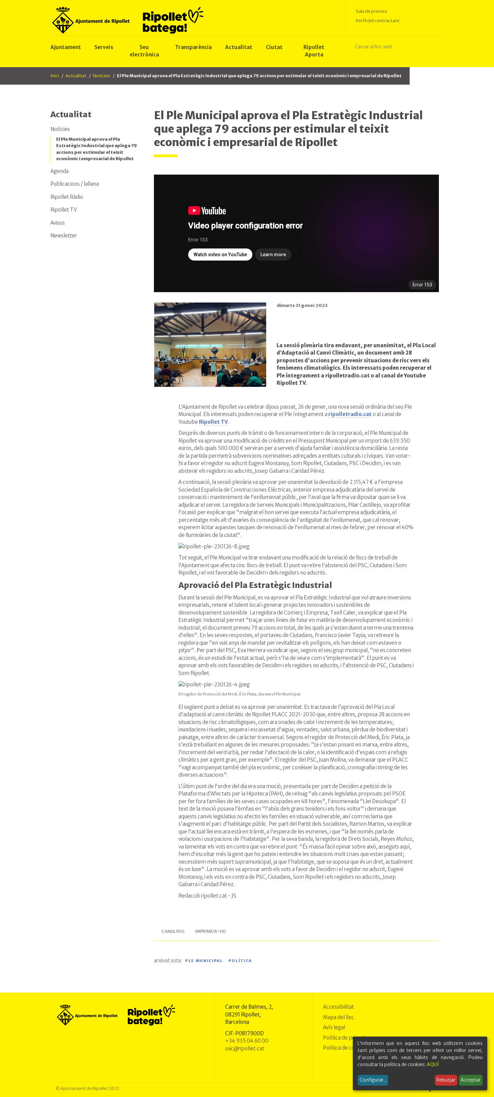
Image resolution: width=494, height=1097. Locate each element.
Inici (54, 76)
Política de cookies (345, 1048)
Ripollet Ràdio (66, 197)
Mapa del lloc (338, 1017)
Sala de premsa (371, 11)
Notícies (101, 76)
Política (240, 961)
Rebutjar (446, 1080)
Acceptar (471, 1080)
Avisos (57, 223)
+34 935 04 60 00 (247, 1041)
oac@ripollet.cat (244, 1048)
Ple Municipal (204, 961)
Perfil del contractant (378, 21)
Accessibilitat (338, 1007)
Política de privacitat (347, 1038)
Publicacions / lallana (74, 184)
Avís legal (334, 1027)
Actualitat (76, 76)
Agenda (59, 171)
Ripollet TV (63, 210)
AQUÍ (433, 1064)
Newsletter (63, 235)
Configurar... (373, 1080)
